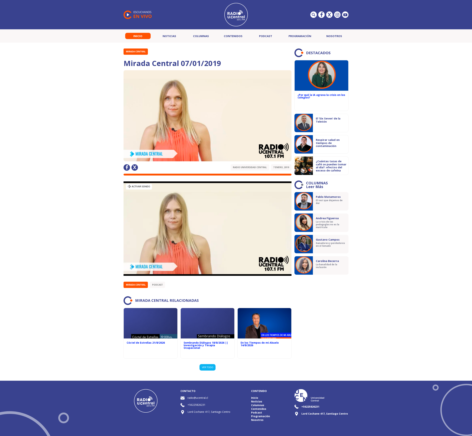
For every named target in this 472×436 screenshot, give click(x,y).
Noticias (169, 36)
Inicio (137, 36)
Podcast (265, 36)
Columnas (201, 36)
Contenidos (233, 36)
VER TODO (207, 367)
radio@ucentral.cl (198, 397)
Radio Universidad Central (250, 167)
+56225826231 (196, 405)
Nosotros (334, 36)
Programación (300, 36)
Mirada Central (136, 51)
